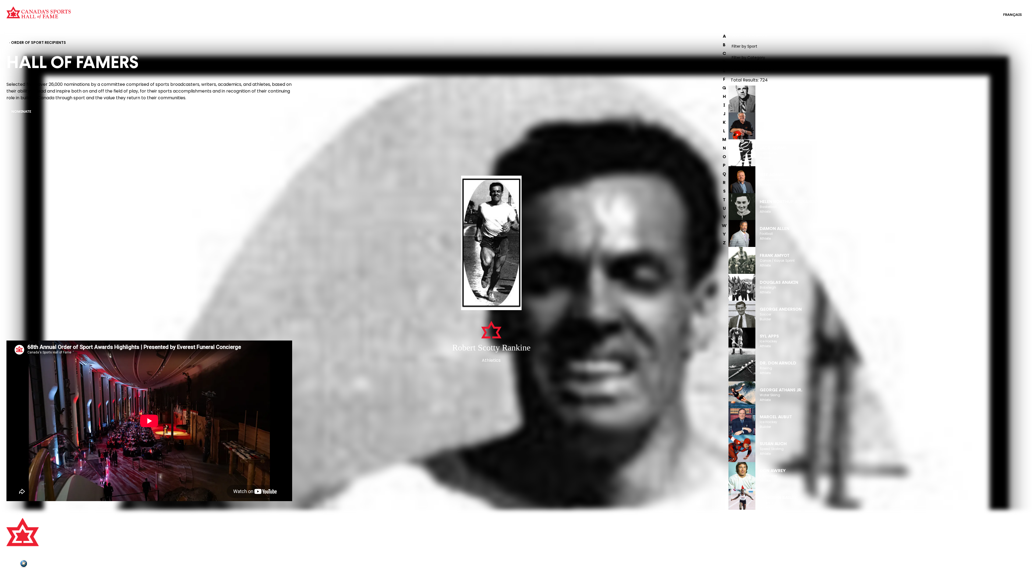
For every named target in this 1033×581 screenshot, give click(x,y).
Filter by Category (748, 57)
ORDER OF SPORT (239, 18)
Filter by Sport (744, 46)
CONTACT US (274, 532)
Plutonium (39, 564)
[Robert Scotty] (491, 243)
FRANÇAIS (1012, 15)
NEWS (267, 547)
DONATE (269, 554)
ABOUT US (271, 525)
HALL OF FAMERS (514, 18)
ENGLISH (984, 15)
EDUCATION (509, 11)
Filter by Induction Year (753, 69)
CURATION (233, 11)
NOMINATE (21, 112)
